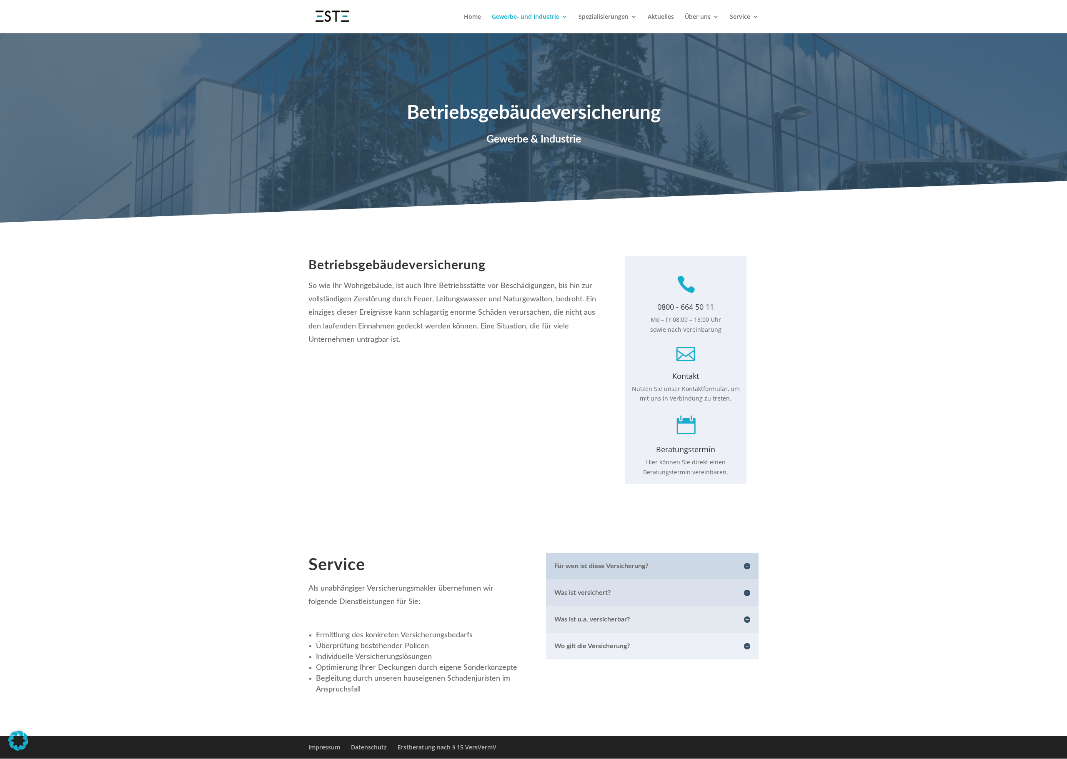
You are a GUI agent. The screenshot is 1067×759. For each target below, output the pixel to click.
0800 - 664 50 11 (685, 307)
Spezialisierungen (604, 17)
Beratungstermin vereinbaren (684, 472)
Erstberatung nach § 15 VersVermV (447, 747)
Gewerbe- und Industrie (525, 17)
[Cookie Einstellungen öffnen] (18, 748)
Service (740, 17)
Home (472, 17)
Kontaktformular (705, 389)
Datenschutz (369, 747)
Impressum (324, 747)
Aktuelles (661, 17)
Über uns (698, 17)
